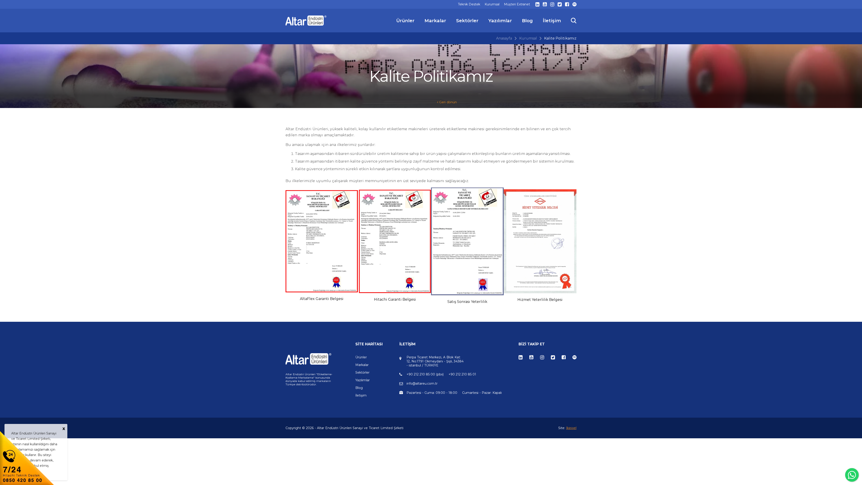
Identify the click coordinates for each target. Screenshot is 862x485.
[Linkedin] (537, 4)
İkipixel (571, 428)
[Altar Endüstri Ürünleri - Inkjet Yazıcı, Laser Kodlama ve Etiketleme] (306, 20)
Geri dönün (447, 102)
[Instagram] (552, 4)
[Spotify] (574, 4)
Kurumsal (528, 38)
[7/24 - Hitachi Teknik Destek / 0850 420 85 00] (27, 458)
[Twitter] (560, 4)
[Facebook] (567, 4)
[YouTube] (545, 4)
